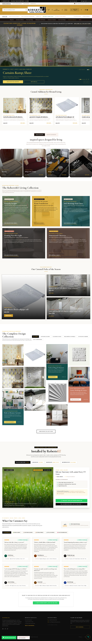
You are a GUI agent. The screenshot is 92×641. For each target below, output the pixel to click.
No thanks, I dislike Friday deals (53, 329)
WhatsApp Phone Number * (51, 320)
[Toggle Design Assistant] (88, 637)
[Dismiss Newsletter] (62, 311)
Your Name (47, 316)
